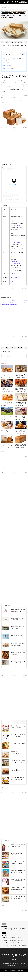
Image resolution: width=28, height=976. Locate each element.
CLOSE (22, 54)
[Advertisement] (14, 149)
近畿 (9, 929)
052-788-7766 (17, 242)
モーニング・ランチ (13, 944)
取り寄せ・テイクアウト (20, 11)
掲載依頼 (22, 963)
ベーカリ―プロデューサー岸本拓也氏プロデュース (15, 59)
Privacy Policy (10, 965)
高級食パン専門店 (21, 13)
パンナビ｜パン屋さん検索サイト (14, 955)
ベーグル (19, 942)
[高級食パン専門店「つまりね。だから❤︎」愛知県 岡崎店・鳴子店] (20, 356)
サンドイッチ (5, 938)
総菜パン (8, 945)
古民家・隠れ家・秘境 (22, 944)
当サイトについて (17, 965)
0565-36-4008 (17, 263)
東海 (8, 11)
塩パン (4, 945)
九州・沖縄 (12, 928)
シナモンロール (12, 938)
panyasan (8, 351)
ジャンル (3, 937)
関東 (12, 929)
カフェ (7, 937)
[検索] (22, 2)
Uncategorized (4, 926)
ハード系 (8, 942)
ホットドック (5, 944)
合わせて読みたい (10, 68)
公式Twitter (13, 273)
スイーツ (17, 938)
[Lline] (12, 42)
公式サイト (13, 281)
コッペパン (3, 935)
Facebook (12, 959)
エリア (2, 928)
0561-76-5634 (17, 225)
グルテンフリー (13, 937)
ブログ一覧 (12, 963)
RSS (15, 959)
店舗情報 (8, 65)
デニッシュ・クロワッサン (18, 940)
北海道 (17, 928)
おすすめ (13, 11)
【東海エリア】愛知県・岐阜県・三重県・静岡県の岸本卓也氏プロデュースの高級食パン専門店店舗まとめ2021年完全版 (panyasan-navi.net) (14, 302)
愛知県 (3, 11)
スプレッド (22, 938)
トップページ (7, 961)
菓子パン (12, 945)
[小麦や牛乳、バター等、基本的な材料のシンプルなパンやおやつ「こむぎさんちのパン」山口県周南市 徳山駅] (7, 356)
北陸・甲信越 (22, 928)
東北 (3, 929)
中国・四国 (7, 928)
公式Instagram (9, 62)
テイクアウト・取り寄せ (6, 13)
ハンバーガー (14, 942)
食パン (14, 13)
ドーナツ (4, 942)
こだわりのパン (20, 937)
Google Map (14, 218)
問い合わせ (17, 963)
